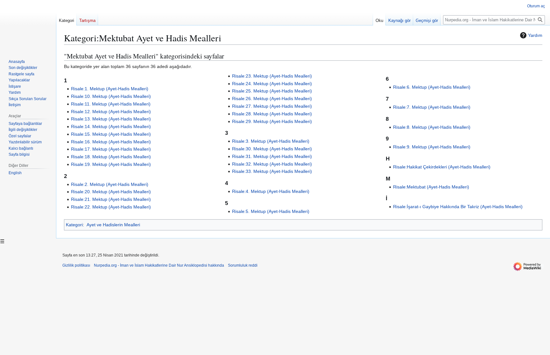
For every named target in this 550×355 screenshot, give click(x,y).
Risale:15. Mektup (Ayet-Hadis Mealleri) (111, 134)
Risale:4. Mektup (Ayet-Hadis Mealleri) (270, 191)
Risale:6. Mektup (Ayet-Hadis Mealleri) (431, 87)
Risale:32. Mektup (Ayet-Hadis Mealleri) (272, 164)
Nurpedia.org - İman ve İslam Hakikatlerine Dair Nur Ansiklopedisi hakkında (159, 265)
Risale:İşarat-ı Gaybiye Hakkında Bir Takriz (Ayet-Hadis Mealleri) (458, 206)
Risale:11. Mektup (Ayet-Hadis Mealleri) (111, 103)
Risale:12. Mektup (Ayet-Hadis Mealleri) (111, 111)
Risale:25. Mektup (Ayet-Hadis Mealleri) (272, 90)
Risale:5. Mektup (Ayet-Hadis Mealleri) (270, 211)
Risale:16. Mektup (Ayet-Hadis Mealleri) (111, 141)
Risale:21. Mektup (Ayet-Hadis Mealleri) (111, 199)
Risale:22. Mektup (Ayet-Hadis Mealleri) (111, 206)
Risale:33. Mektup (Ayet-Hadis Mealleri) (272, 171)
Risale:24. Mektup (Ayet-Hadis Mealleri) (272, 83)
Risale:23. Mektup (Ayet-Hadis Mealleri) (272, 76)
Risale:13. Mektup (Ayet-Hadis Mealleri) (111, 118)
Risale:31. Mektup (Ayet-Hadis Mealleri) (272, 156)
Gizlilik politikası (76, 265)
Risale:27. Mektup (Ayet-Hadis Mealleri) (272, 106)
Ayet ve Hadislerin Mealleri (113, 224)
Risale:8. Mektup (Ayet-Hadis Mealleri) (431, 127)
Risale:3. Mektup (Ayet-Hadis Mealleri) (270, 141)
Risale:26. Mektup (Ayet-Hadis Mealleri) (272, 98)
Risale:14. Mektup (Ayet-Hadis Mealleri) (111, 126)
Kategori (74, 224)
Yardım (535, 35)
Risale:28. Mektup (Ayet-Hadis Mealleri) (272, 113)
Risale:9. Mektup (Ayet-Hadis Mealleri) (431, 146)
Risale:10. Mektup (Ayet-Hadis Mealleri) (111, 96)
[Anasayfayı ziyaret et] (28, 25)
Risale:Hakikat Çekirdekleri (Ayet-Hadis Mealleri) (441, 166)
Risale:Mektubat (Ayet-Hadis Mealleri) (431, 186)
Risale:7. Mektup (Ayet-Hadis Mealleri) (431, 107)
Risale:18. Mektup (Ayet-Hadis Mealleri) (111, 156)
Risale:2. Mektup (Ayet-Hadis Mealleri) (109, 184)
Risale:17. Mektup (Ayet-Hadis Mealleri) (111, 149)
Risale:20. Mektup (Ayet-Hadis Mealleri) (111, 191)
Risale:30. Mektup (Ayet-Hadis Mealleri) (272, 148)
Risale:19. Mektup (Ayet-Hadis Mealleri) (111, 164)
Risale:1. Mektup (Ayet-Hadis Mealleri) (109, 88)
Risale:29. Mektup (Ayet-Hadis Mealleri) (272, 121)
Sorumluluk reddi (242, 265)
